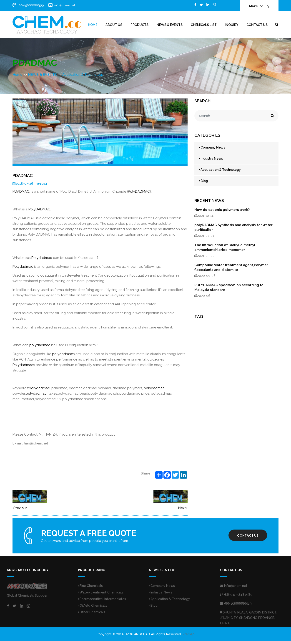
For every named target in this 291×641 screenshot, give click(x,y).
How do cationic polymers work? (222, 210)
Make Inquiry (259, 6)
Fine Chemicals (91, 586)
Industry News (212, 158)
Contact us (247, 535)
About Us (113, 25)
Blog (204, 181)
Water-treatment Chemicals (101, 592)
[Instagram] (214, 4)
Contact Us (257, 25)
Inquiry (231, 25)
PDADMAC (21, 191)
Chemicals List (204, 25)
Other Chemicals (92, 612)
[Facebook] (195, 4)
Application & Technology (83, 75)
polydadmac (39, 345)
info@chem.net (64, 5)
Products (139, 25)
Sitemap (188, 634)
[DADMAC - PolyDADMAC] (170, 496)
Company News (213, 147)
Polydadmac (41, 258)
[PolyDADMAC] (30, 496)
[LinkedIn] (207, 4)
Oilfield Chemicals (93, 605)
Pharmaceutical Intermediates (103, 599)
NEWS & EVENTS (170, 25)
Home (92, 25)
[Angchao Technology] (47, 25)
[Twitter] (201, 4)
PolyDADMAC (139, 191)
